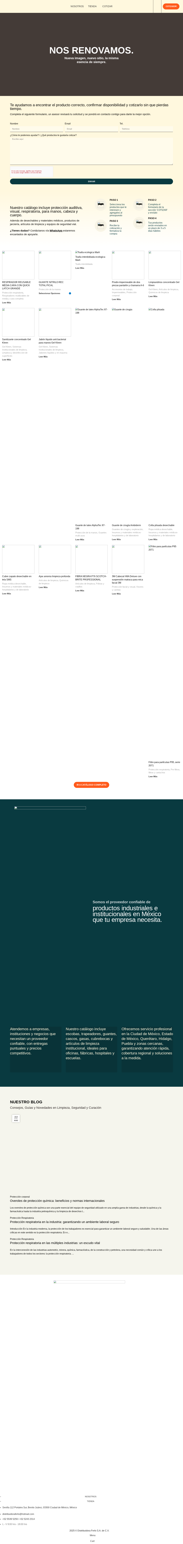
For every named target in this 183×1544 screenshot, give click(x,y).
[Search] (157, 6)
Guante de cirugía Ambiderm (126, 525)
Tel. (121, 123)
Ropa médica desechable (160, 529)
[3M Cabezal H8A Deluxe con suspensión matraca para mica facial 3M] (128, 559)
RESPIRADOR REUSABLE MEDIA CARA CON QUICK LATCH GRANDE (16, 285)
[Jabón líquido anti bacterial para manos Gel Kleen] (55, 322)
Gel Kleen (153, 289)
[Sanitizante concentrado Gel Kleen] (18, 322)
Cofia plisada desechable (161, 525)
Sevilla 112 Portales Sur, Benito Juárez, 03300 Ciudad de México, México (39, 1507)
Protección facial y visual (123, 587)
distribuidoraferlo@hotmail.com (18, 1514)
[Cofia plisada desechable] (165, 415)
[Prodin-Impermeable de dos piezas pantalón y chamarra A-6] (128, 265)
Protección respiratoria (12, 292)
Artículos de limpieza (168, 289)
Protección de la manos (50, 289)
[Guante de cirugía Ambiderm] (128, 415)
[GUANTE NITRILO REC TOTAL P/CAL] (55, 265)
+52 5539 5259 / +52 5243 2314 (18, 1519)
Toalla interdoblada (84, 264)
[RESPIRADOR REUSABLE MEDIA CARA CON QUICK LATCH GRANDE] (18, 265)
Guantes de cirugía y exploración (127, 529)
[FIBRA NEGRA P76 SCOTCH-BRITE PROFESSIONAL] (91, 559)
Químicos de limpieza (159, 292)
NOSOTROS (90, 1496)
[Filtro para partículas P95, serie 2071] (165, 652)
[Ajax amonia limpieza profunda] (55, 559)
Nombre (14, 123)
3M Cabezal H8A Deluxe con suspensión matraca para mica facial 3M (127, 579)
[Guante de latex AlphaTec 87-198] (91, 415)
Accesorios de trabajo (122, 289)
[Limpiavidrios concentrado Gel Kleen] (165, 265)
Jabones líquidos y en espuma (53, 352)
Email (68, 123)
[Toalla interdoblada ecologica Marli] (91, 252)
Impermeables (118, 292)
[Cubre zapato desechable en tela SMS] (18, 559)
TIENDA (90, 1501)
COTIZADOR (171, 6)
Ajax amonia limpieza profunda (54, 576)
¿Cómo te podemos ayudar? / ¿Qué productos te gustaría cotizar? (43, 135)
